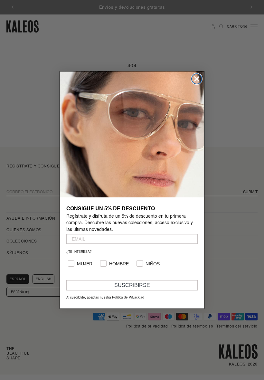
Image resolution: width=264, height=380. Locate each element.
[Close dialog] (197, 79)
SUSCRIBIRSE (132, 285)
